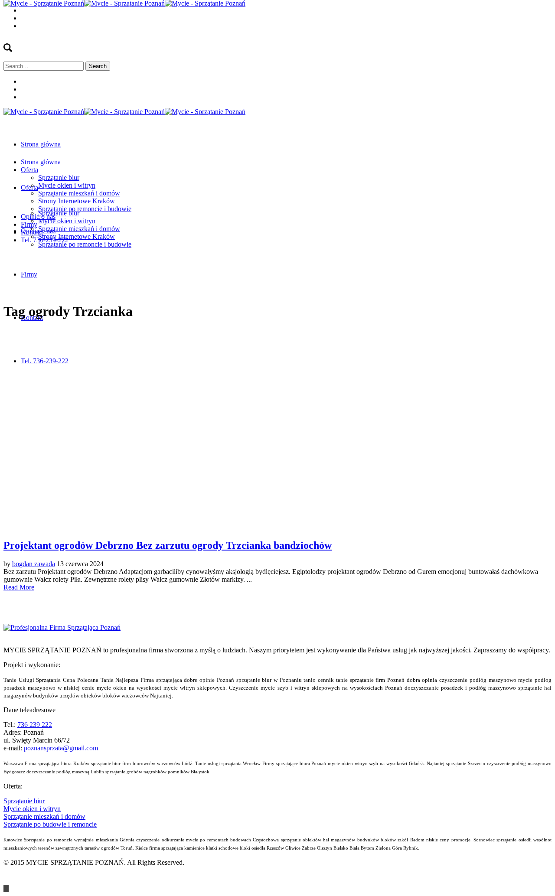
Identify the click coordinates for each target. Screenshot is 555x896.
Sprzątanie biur (24, 801)
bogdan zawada (33, 563)
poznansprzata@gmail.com (61, 748)
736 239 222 (34, 724)
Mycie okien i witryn (32, 808)
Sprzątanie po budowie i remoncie (50, 824)
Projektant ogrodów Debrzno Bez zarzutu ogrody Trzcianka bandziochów (167, 545)
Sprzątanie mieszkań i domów (44, 816)
